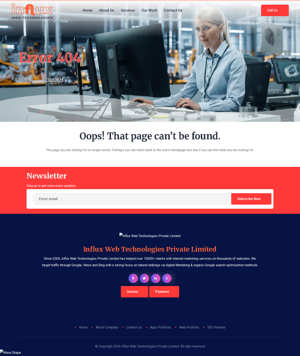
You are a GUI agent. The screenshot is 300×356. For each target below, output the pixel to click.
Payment (162, 292)
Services (128, 10)
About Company (107, 327)
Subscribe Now (249, 199)
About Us (106, 10)
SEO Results (216, 327)
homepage (178, 150)
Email (30, 199)
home (25, 79)
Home (87, 10)
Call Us (273, 10)
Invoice (132, 292)
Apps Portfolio (160, 327)
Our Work (149, 10)
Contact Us (173, 10)
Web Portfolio (189, 327)
